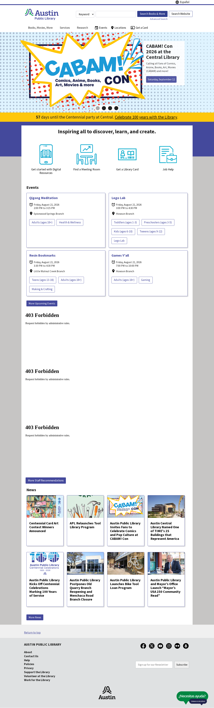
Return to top (32, 632)
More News (35, 617)
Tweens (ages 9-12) (151, 231)
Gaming (145, 280)
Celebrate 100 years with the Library (146, 117)
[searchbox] (116, 14)
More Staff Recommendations (46, 480)
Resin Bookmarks (42, 255)
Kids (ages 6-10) (123, 231)
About (28, 652)
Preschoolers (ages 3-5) (158, 222)
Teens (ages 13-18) (43, 280)
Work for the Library (37, 680)
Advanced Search (159, 18)
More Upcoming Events (42, 303)
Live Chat (184, 699)
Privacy (29, 668)
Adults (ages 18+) (42, 222)
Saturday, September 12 (161, 79)
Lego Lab (118, 198)
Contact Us (31, 656)
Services (65, 28)
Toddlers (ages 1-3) (125, 222)
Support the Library (37, 672)
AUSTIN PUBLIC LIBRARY (42, 644)
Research (82, 28)
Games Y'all (120, 255)
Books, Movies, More (40, 28)
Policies (29, 664)
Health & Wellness (70, 222)
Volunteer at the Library (39, 676)
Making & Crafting (42, 289)
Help (27, 660)
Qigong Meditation (43, 198)
